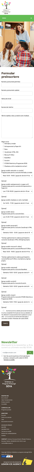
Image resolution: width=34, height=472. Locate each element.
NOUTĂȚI (3, 427)
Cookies (3, 435)
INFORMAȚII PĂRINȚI (6, 425)
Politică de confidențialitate (8, 433)
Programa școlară (6, 409)
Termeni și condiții (6, 431)
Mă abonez (30, 353)
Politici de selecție (6, 417)
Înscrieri (3, 415)
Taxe (2, 419)
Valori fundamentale (6, 400)
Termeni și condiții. (9, 360)
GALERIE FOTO (5, 429)
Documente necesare (7, 421)
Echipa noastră (5, 402)
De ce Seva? (4, 398)
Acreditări (4, 404)
